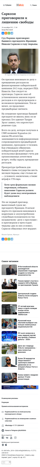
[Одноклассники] (6, 33)
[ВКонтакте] (3, 33)
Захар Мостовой (7, 30)
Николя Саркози (7, 234)
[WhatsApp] (9, 33)
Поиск (34, 5)
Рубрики (8, 5)
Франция (16, 234)
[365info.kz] (20, 5)
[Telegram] (12, 33)
